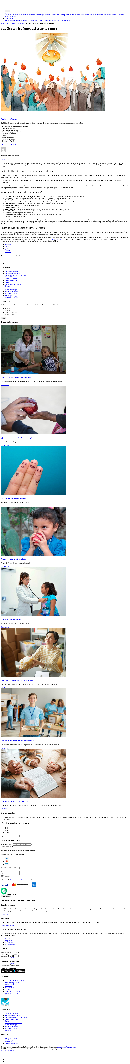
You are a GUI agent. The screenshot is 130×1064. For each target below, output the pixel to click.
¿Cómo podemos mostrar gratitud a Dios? (15, 801)
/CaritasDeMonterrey (11, 1038)
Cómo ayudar (9, 18)
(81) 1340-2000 (9, 958)
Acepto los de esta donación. (20, 880)
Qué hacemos (9, 13)
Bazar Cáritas (9, 277)
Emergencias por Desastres (80, 15)
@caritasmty (9, 1040)
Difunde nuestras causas (63, 20)
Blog (7, 23)
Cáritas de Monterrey (17, 23)
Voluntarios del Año (11, 297)
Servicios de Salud (11, 293)
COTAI (7, 989)
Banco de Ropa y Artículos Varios (45, 15)
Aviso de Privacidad (7, 1051)
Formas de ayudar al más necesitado (13, 559)
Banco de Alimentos (11, 15)
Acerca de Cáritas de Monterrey (15, 980)
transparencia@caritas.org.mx (66, 1047)
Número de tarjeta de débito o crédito (13, 855)
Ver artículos (5, 159)
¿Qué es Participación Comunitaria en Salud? (16, 377)
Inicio (2, 23)
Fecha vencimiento (7, 870)
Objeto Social (9, 984)
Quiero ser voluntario (7, 926)
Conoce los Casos (49, 20)
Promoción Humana (109, 15)
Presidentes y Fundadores (13, 991)
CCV (3, 876)
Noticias (7, 288)
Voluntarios (12, 16)
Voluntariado (9, 20)
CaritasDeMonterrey (11, 1043)
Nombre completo (6, 844)
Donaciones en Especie (36, 20)
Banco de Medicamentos (26, 15)
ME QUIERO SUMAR (8, 144)
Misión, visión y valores (12, 982)
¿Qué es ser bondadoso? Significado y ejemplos (17, 438)
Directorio (8, 995)
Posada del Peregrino (96, 15)
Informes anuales (10, 987)
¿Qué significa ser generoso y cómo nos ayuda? (17, 680)
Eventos (7, 286)
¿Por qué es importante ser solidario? (13, 498)
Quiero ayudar (6, 896)
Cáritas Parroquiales (62, 15)
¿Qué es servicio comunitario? (11, 619)
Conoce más (5, 385)
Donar (7, 11)
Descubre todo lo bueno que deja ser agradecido (17, 740)
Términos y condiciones (18, 880)
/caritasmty (8, 1042)
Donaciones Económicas (21, 20)
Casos (70, 15)
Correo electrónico (11, 312)
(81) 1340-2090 (9, 963)
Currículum (8, 986)
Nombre (8, 308)
